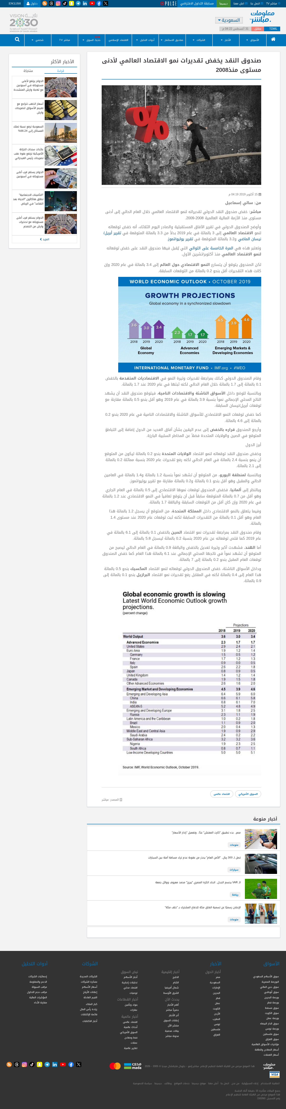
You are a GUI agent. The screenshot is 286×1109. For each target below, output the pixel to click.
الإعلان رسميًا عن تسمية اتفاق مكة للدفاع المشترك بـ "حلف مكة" (203, 907)
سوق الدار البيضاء (269, 1023)
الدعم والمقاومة (38, 982)
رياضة (235, 894)
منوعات (234, 845)
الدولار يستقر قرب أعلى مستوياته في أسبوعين (29, 174)
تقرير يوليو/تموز (180, 238)
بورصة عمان (272, 1018)
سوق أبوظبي (271, 992)
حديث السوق (93, 40)
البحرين (216, 993)
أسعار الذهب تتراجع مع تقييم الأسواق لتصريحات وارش (29, 108)
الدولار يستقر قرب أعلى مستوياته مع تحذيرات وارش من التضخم (29, 222)
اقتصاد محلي (130, 987)
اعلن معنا (239, 3)
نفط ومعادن (130, 1037)
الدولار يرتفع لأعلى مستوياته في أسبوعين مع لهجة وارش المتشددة (28, 85)
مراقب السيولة (39, 987)
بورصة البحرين (271, 997)
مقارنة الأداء (40, 1002)
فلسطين (215, 1029)
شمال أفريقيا (172, 987)
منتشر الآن (173, 1025)
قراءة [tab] (60, 71)
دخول (34, 3)
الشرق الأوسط (171, 993)
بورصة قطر (273, 1002)
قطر (218, 998)
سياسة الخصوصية (142, 1083)
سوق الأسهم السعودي (266, 976)
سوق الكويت (272, 1013)
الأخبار (228, 40)
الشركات (201, 40)
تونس (217, 1024)
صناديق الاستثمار (174, 40)
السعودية (215, 982)
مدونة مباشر (172, 1036)
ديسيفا (158, 1083)
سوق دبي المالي (269, 987)
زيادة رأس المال (88, 1009)
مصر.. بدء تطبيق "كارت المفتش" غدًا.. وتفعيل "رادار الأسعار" (206, 832)
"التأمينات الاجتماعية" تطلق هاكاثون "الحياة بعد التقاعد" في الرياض (28, 199)
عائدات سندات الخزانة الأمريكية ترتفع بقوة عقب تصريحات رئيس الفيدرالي (28, 153)
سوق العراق (272, 1039)
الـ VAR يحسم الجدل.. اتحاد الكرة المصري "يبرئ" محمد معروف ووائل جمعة (198, 882)
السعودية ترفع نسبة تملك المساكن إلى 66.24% (28, 128)
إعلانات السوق (171, 1020)
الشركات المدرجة (88, 976)
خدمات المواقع (181, 1083)
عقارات (133, 1010)
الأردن (217, 1013)
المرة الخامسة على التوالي (211, 248)
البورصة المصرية (270, 982)
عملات (134, 1042)
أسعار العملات (271, 1055)
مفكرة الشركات (89, 982)
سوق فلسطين (271, 1034)
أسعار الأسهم (89, 987)
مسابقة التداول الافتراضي (197, 3)
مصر (218, 977)
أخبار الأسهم (130, 977)
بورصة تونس (272, 1028)
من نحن (235, 1083)
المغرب (216, 1019)
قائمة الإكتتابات (89, 1014)
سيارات (234, 869)
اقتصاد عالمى (222, 794)
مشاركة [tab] (28, 71)
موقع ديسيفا (199, 1083)
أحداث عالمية (130, 1027)
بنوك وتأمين (131, 1004)
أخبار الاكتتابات (89, 1021)
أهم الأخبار (173, 1004)
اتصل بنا (255, 3)
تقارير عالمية (130, 1048)
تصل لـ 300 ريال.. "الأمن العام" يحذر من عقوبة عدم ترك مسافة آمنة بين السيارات (194, 857)
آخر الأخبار (174, 1015)
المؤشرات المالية (38, 997)
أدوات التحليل (147, 40)
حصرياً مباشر (172, 1010)
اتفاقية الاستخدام (270, 1083)
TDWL (273, 29)
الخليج (176, 977)
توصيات (133, 993)
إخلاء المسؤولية (250, 1083)
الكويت (216, 1008)
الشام (176, 982)
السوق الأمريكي (248, 794)
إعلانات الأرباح (90, 992)
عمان (217, 1003)
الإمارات (216, 987)
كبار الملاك (91, 1004)
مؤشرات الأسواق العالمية (265, 1044)
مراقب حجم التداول (37, 992)
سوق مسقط (272, 1008)
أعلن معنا (213, 1083)
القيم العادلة (90, 997)
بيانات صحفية (172, 1031)
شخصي (40, 40)
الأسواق (254, 40)
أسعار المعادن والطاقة (267, 1049)
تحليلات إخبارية (129, 982)
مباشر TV (64, 40)
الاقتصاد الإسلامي (118, 40)
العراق (216, 1034)
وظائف (168, 1083)
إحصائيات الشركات (37, 976)
